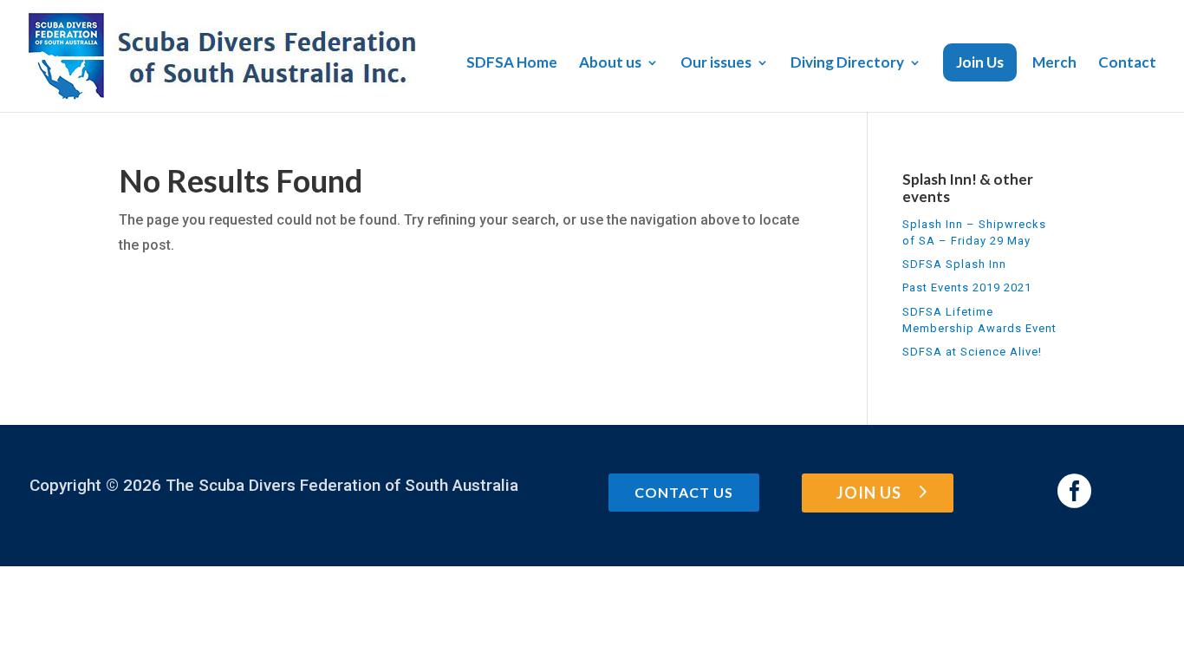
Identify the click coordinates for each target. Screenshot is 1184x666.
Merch (1054, 63)
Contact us (683, 492)
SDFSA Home (511, 63)
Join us (868, 492)
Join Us (980, 62)
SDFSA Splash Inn (954, 264)
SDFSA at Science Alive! (972, 351)
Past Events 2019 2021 (966, 287)
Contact (1127, 63)
